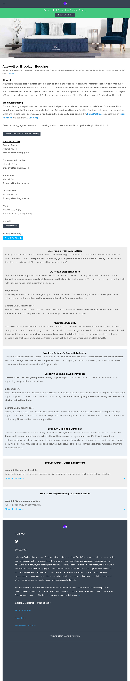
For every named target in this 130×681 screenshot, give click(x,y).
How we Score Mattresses (25, 626)
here (79, 595)
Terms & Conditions (23, 610)
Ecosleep (34, 118)
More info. (11, 73)
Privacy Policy (20, 618)
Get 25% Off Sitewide (65, 15)
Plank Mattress (95, 114)
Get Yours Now (11, 226)
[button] (65, 478)
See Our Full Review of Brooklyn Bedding (22, 134)
